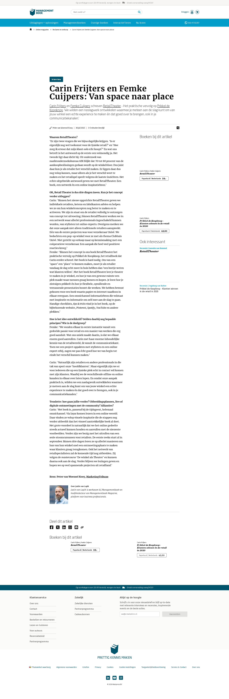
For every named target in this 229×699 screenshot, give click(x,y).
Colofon (85, 667)
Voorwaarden (36, 614)
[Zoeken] (139, 12)
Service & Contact (178, 667)
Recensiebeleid (37, 636)
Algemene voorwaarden (66, 667)
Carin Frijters (58, 106)
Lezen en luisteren (39, 625)
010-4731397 (193, 23)
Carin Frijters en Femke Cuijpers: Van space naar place (93, 30)
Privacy (98, 667)
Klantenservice (38, 597)
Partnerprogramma (39, 641)
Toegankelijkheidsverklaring (153, 667)
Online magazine (42, 30)
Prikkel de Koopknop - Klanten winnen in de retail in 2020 (154, 224)
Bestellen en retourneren (42, 620)
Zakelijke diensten (84, 603)
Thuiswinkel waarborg (41, 667)
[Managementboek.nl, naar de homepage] (42, 15)
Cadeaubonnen (82, 614)
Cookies (110, 667)
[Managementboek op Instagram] (121, 678)
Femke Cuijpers (80, 106)
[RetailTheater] (149, 154)
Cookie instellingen (127, 667)
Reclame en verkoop (60, 30)
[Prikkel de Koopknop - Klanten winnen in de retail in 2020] (149, 201)
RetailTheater (112, 106)
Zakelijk (79, 597)
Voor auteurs (36, 630)
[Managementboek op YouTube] (114, 678)
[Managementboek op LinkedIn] (108, 678)
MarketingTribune (97, 476)
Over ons (34, 603)
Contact (33, 609)
